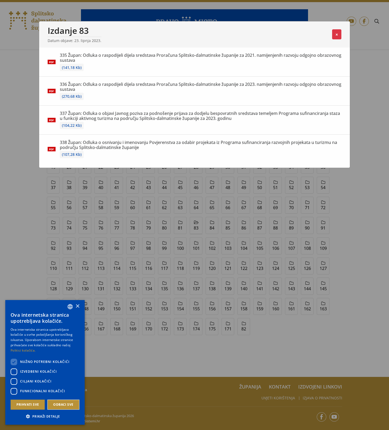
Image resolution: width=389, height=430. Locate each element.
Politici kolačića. (23, 350)
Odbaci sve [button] (63, 404)
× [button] (77, 306)
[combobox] (70, 306)
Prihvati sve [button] (27, 404)
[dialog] (45, 362)
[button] (45, 416)
